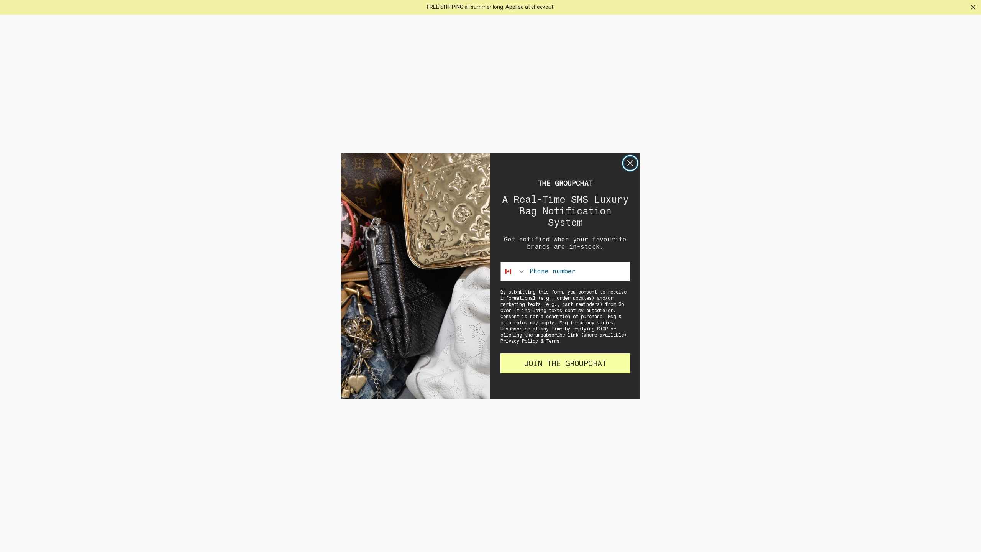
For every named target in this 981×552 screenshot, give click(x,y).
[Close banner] (973, 7)
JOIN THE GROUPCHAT (565, 363)
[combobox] (513, 271)
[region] (490, 7)
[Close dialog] (630, 163)
